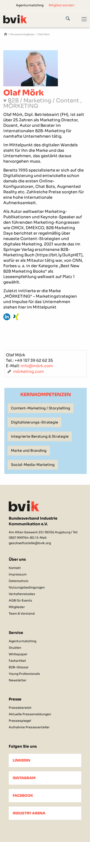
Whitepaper (18, 654)
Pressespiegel (20, 721)
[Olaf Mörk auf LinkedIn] (6, 316)
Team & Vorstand (22, 613)
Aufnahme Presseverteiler (29, 727)
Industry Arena (29, 813)
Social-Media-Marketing (33, 464)
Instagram (24, 778)
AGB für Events (20, 600)
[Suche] (71, 19)
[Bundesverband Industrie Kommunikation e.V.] (5, 34)
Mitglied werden (61, 5)
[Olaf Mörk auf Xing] (15, 316)
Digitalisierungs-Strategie (34, 422)
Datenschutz (18, 581)
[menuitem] (30, 5)
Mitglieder (17, 607)
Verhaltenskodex (22, 594)
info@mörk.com (37, 365)
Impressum (18, 574)
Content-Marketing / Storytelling (40, 408)
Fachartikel (17, 661)
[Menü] (81, 23)
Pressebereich (20, 708)
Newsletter (17, 680)
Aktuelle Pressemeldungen (30, 714)
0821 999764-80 (21, 538)
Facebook (23, 795)
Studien (15, 648)
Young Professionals (24, 674)
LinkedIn (21, 760)
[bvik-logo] (36, 19)
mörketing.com (28, 371)
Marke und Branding (29, 450)
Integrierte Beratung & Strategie (40, 436)
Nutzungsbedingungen (27, 587)
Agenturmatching (29, 5)
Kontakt (15, 568)
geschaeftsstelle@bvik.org (30, 543)
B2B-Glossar (19, 667)
